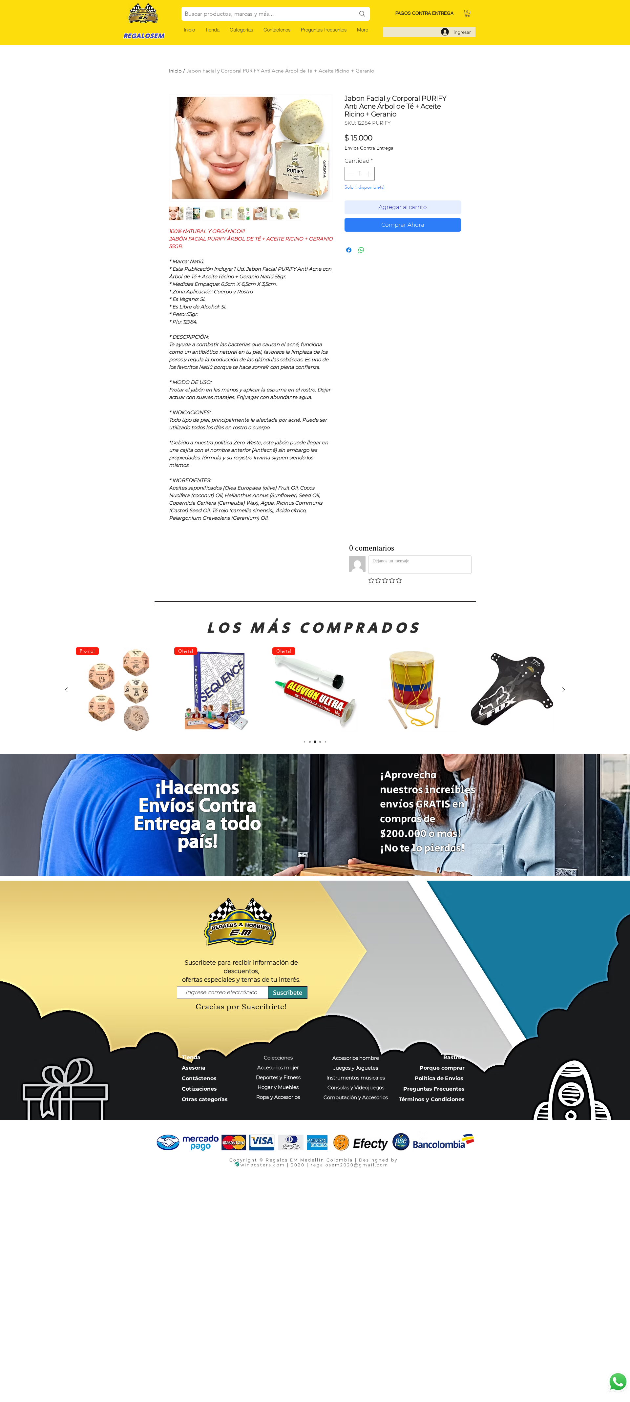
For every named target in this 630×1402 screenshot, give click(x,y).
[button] (241, 30)
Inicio (175, 71)
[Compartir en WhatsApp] (361, 250)
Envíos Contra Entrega (369, 148)
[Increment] (369, 173)
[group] (315, 690)
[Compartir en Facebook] (349, 250)
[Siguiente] (564, 690)
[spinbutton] (359, 173)
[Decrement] (350, 173)
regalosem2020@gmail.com (349, 1164)
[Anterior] (66, 690)
